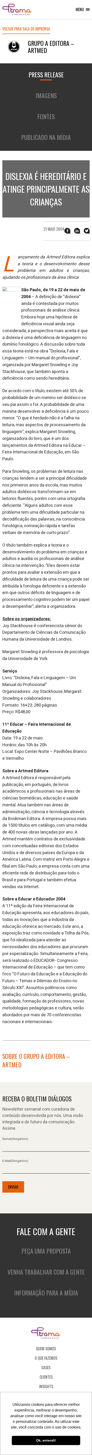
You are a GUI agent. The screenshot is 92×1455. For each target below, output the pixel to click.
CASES (46, 1367)
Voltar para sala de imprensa (26, 29)
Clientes (46, 1377)
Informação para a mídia (46, 1292)
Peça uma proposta (46, 1250)
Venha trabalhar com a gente (46, 1272)
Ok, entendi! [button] (46, 1440)
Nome (15, 1138)
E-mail (15, 1160)
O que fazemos (46, 1358)
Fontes (46, 116)
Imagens (46, 95)
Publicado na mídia (46, 137)
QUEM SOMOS (46, 1349)
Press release (46, 74)
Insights (46, 1386)
